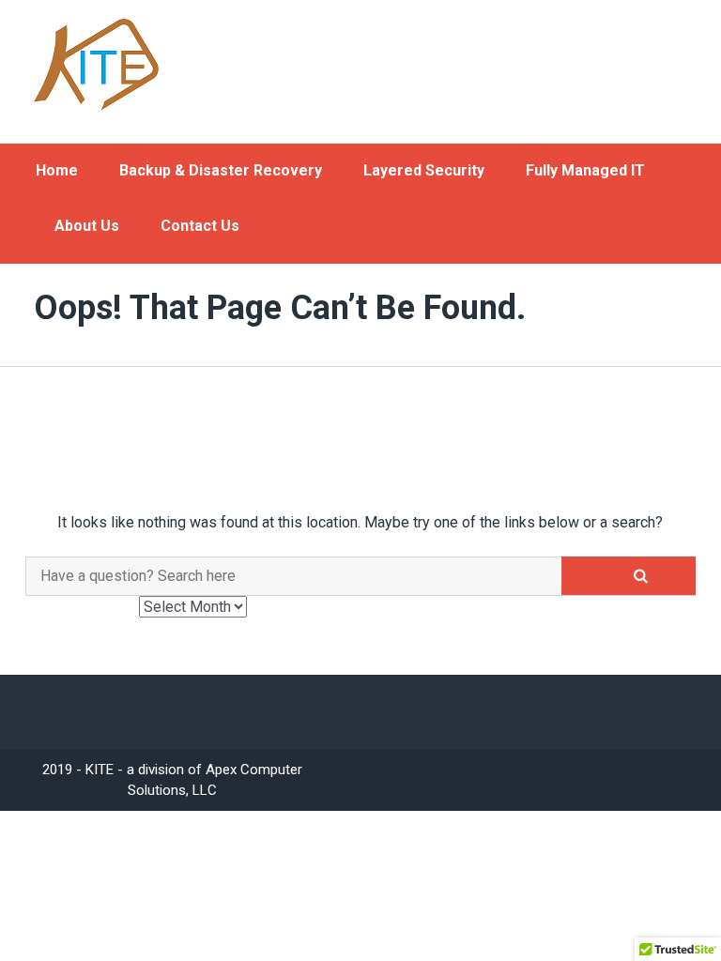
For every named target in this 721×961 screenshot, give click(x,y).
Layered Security (423, 170)
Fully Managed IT (585, 170)
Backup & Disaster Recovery (220, 170)
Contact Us (200, 226)
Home (57, 170)
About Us (86, 226)
